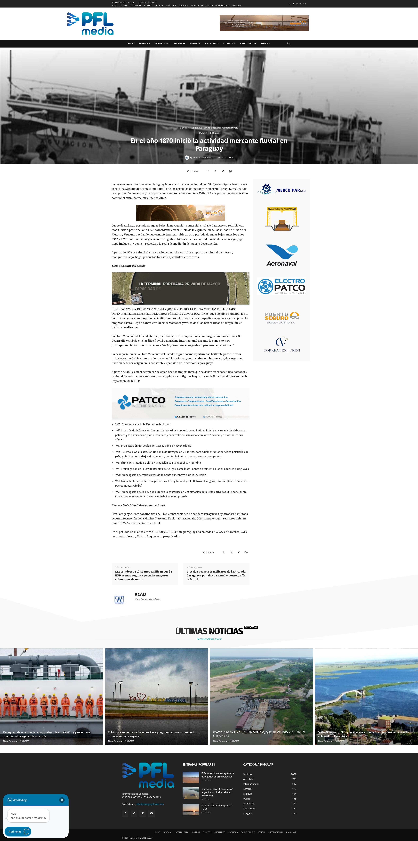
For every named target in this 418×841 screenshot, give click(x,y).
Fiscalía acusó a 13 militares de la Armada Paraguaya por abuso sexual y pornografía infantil (216, 575)
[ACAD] (187, 157)
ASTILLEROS (219, 832)
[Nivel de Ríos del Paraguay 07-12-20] (191, 809)
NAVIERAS (195, 832)
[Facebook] (293, 4)
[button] (289, 44)
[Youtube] (304, 4)
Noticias (214, 133)
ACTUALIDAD (182, 832)
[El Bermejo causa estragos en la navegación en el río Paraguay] (191, 777)
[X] (215, 171)
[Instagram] (297, 4)
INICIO (158, 832)
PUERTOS (207, 832)
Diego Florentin (10, 741)
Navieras (184, 128)
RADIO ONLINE (248, 832)
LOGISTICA (233, 832)
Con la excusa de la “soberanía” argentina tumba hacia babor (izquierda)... (217, 792)
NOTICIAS (168, 832)
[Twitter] (301, 4)
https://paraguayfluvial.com (147, 599)
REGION (261, 832)
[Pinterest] (223, 171)
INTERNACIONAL (275, 832)
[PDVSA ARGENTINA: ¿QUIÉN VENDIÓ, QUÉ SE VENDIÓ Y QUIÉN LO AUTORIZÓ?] (261, 696)
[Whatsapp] (289, 4)
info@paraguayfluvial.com (150, 804)
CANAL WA (291, 832)
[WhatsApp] (230, 171)
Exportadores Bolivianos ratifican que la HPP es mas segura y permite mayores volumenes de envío (143, 575)
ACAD (195, 157)
